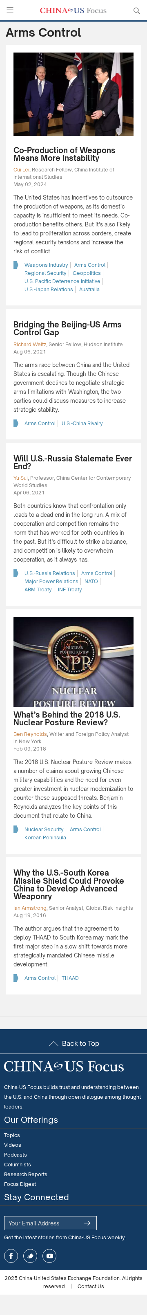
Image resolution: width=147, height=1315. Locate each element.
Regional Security (45, 273)
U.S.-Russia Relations (49, 573)
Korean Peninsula (45, 837)
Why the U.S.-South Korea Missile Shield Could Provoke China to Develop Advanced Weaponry (68, 884)
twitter (30, 1256)
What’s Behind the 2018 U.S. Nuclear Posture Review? (66, 718)
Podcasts (15, 1155)
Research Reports (25, 1174)
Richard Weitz (29, 344)
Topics (12, 1135)
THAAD (70, 978)
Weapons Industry (46, 265)
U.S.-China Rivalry (82, 423)
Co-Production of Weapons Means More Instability (64, 154)
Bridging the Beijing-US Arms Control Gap (67, 328)
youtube (49, 1256)
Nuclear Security (44, 829)
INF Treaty (70, 589)
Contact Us (91, 1286)
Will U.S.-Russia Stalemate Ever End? (72, 462)
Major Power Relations (51, 581)
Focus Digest (20, 1184)
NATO (91, 581)
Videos (12, 1145)
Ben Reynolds (30, 734)
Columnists (17, 1164)
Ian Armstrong (30, 908)
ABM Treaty (38, 589)
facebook (11, 1256)
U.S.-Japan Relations (48, 289)
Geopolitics (87, 273)
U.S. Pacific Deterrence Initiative (62, 281)
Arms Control (89, 265)
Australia (89, 289)
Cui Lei (21, 170)
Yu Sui (20, 478)
